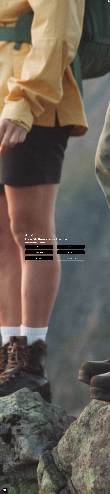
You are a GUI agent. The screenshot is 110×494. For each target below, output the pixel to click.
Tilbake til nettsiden (71, 258)
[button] (4, 490)
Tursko (39, 247)
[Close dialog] (108, 1)
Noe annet (39, 258)
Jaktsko (70, 252)
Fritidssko (39, 252)
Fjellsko (70, 247)
